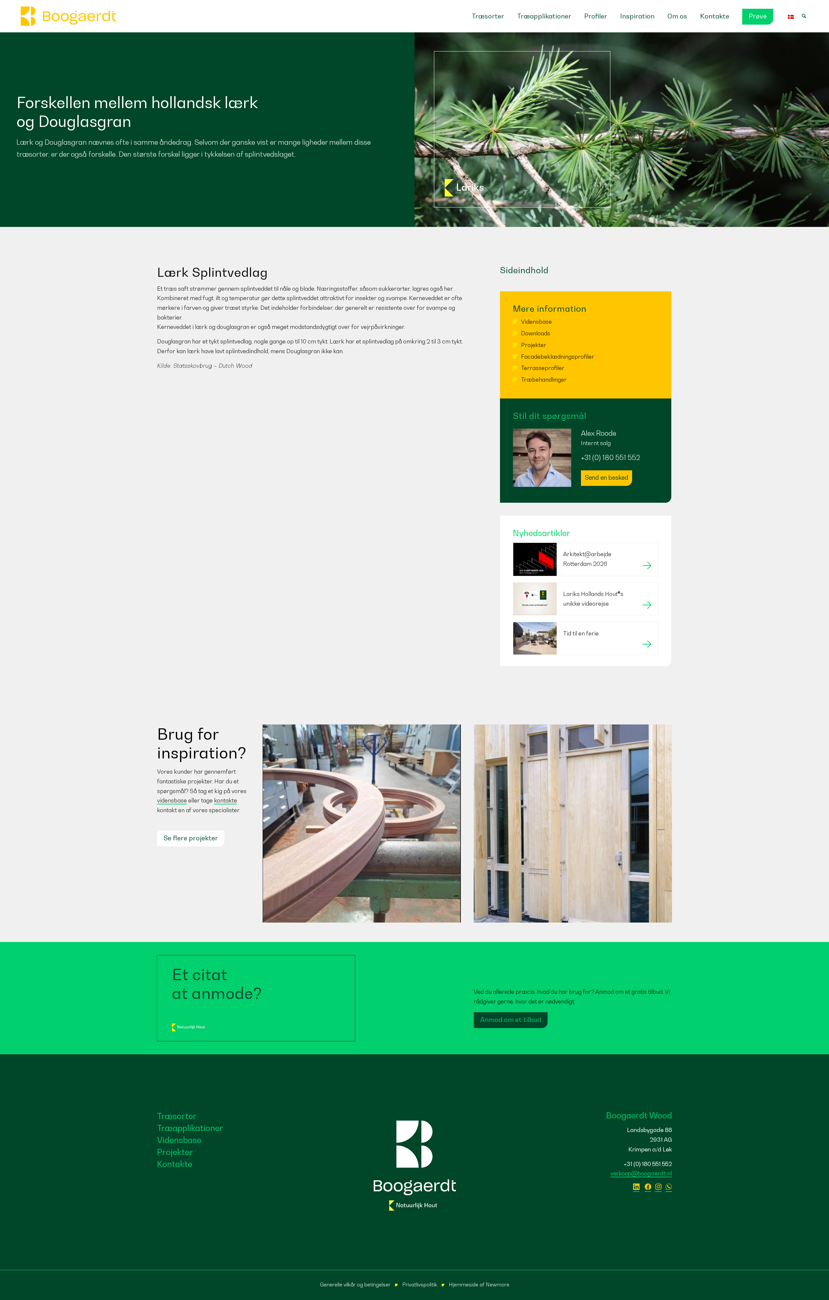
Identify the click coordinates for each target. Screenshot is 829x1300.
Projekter (533, 345)
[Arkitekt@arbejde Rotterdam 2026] (585, 573)
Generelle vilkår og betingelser (355, 1284)
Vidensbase (536, 321)
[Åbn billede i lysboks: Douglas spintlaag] (388, 461)
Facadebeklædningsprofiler (557, 356)
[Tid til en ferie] (585, 652)
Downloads (535, 333)
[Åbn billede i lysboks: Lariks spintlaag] (267, 461)
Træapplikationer (190, 1128)
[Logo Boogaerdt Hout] (68, 16)
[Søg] (807, 16)
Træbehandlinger (544, 379)
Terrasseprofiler (542, 367)
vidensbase (172, 800)
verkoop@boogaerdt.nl (641, 1173)
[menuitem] (488, 16)
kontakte (225, 800)
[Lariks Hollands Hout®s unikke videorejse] (585, 613)
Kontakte (174, 1164)
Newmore (497, 1284)
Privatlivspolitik (419, 1284)
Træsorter (177, 1116)
